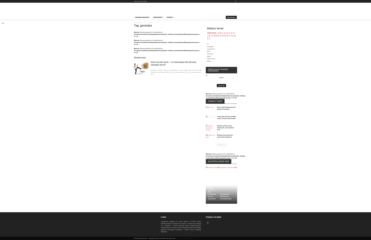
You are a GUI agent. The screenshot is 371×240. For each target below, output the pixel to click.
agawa (209, 56)
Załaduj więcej (221, 145)
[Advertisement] (202, 9)
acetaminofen (211, 49)
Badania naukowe (142, 17)
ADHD (208, 51)
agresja (209, 61)
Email (221, 78)
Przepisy (170, 17)
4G (207, 44)
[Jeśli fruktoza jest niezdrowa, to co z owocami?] (212, 173)
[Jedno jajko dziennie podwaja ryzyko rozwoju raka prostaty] (210, 119)
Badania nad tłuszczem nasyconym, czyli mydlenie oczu (225, 127)
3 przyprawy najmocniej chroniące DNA (225, 196)
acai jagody (210, 46)
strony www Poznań (181, 238)
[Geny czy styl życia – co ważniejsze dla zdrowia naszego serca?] (141, 68)
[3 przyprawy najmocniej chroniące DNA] (226, 177)
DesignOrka (189, 238)
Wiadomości (157, 17)
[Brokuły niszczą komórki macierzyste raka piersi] (210, 137)
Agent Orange (211, 59)
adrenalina (210, 54)
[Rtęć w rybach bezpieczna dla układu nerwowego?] (210, 109)
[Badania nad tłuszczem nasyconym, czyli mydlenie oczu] (210, 128)
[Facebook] (235, 1)
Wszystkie (211, 33)
